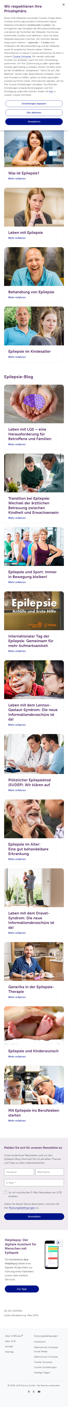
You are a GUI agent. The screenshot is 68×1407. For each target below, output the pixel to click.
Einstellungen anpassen (34, 103)
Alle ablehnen (34, 112)
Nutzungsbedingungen (22, 1207)
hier (51, 91)
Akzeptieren (34, 121)
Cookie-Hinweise (43, 1362)
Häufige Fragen (42, 1372)
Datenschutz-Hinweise (46, 1356)
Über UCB (10, 1341)
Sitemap (9, 1351)
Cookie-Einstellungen (45, 1367)
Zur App (22, 1288)
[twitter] (34, 1392)
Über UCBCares (14, 1335)
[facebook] (29, 1392)
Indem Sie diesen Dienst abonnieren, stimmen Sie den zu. (31, 1205)
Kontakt (9, 1346)
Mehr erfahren (17, 178)
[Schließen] (64, 4)
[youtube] (39, 1392)
